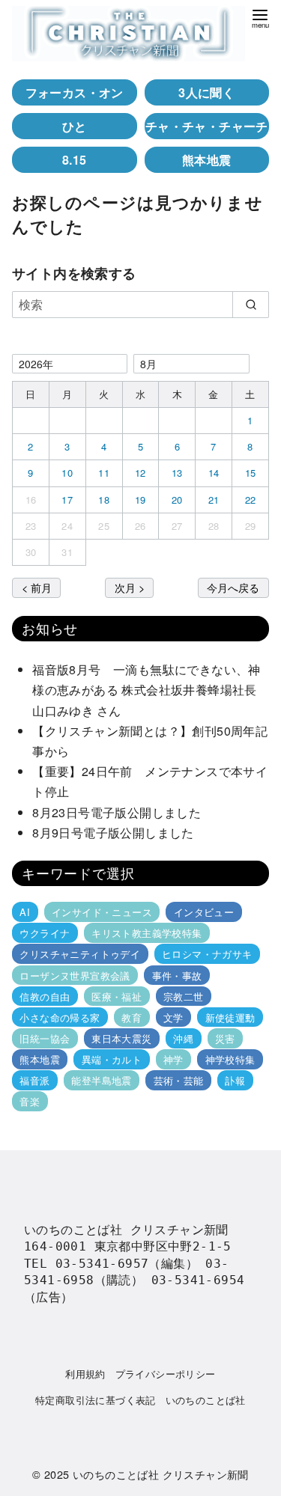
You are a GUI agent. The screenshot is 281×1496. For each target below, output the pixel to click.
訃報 (235, 1080)
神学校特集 (230, 1059)
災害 (225, 1038)
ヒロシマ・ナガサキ (207, 954)
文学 (173, 1017)
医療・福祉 (116, 996)
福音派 (34, 1080)
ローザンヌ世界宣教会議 (74, 975)
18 (103, 499)
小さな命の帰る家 (59, 1017)
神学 (173, 1059)
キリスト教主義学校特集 (146, 933)
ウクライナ (44, 933)
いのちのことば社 (206, 1400)
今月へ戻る (233, 587)
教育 (131, 1017)
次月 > (130, 587)
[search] (250, 304)
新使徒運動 (230, 1017)
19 (140, 499)
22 (250, 499)
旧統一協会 (44, 1038)
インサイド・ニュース (102, 912)
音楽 (29, 1101)
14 (214, 472)
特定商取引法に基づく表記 (95, 1400)
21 (214, 499)
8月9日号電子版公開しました (113, 832)
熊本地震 (207, 159)
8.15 (74, 159)
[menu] (260, 17)
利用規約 (85, 1374)
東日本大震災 (121, 1038)
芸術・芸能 (179, 1080)
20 (177, 499)
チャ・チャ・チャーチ (206, 126)
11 (103, 472)
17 (67, 499)
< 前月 (37, 587)
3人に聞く (206, 92)
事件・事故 (177, 975)
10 (67, 472)
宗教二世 (183, 996)
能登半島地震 (101, 1080)
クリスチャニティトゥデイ (79, 954)
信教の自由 (44, 996)
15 (250, 472)
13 (177, 472)
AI (24, 912)
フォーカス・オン (74, 92)
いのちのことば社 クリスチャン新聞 (161, 1474)
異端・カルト (112, 1059)
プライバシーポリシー (165, 1374)
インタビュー (204, 912)
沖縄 (183, 1038)
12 (140, 472)
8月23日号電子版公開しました (116, 812)
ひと (74, 126)
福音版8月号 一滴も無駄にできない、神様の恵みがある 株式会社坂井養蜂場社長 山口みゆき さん (150, 689)
